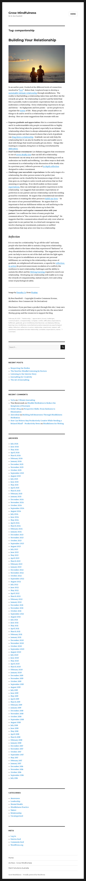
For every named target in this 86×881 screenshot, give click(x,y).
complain (34, 320)
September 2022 (17, 579)
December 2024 (17, 499)
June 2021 (14, 623)
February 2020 (17, 670)
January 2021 (16, 637)
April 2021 (15, 628)
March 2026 (16, 455)
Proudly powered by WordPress (34, 875)
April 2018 (15, 734)
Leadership (15, 801)
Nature (13, 810)
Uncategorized (17, 816)
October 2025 (16, 470)
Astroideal (15, 415)
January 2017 (16, 763)
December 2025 (17, 464)
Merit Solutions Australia (18, 868)
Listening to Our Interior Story (23, 374)
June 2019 (14, 693)
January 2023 (16, 567)
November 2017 (17, 749)
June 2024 (15, 517)
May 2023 (14, 555)
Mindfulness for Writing (53, 423)
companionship (25, 320)
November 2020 (17, 643)
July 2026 (14, 444)
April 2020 (15, 664)
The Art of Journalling (20, 380)
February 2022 (16, 599)
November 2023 (17, 538)
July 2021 (14, 620)
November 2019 (17, 678)
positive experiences (44, 325)
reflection (16, 327)
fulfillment (11, 323)
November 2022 (17, 573)
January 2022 (16, 602)
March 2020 (16, 667)
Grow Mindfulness (22, 13)
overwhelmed (32, 325)
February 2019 (16, 705)
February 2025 (16, 494)
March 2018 (15, 737)
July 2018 (14, 725)
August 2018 (16, 722)
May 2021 (14, 626)
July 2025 (14, 479)
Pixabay (34, 292)
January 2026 (16, 461)
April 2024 (15, 523)
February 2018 (16, 740)
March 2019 (15, 702)
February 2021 (16, 634)
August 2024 (16, 511)
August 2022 (16, 582)
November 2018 (17, 714)
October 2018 (16, 716)
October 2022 (16, 576)
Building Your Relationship (32, 40)
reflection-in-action (27, 327)
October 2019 (16, 681)
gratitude (19, 323)
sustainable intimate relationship (22, 93)
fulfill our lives (51, 199)
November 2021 (17, 608)
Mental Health (17, 804)
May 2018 (14, 731)
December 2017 (17, 746)
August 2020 (16, 652)
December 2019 (17, 675)
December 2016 (17, 766)
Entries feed (16, 839)
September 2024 (17, 508)
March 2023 (15, 561)
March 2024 (16, 526)
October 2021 (16, 611)
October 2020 (16, 646)
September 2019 (17, 684)
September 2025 (17, 473)
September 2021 (17, 614)
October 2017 (16, 752)
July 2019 (14, 690)
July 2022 (14, 584)
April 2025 (15, 488)
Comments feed (17, 842)
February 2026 (17, 458)
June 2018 (14, 728)
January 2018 (16, 743)
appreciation (37, 318)
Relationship (26, 318)
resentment (47, 327)
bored (44, 318)
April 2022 (15, 593)
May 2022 (15, 590)
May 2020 (15, 661)
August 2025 (16, 476)
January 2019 (16, 708)
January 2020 (16, 672)
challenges (50, 318)
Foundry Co (21, 292)
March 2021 (15, 631)
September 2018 (17, 719)
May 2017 (14, 758)
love (21, 90)
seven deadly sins (23, 155)
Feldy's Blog (16, 409)
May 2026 (15, 450)
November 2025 (17, 467)
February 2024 (17, 529)
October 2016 (16, 772)
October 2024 (16, 505)
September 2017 (17, 755)
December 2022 (17, 570)
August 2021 (16, 617)
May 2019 (14, 696)
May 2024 (15, 520)
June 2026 (15, 447)
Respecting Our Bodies (20, 368)
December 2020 (17, 640)
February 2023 (16, 564)
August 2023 (16, 546)
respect (54, 327)
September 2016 (17, 775)
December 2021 (17, 605)
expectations (14, 187)
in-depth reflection (51, 166)
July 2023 (14, 549)
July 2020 (14, 655)
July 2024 (14, 514)
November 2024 (17, 502)
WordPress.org (17, 845)
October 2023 (16, 540)
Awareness (15, 798)
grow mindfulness (29, 323)
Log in (13, 836)
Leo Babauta (49, 323)
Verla (13, 400)
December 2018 (17, 711)
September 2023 (17, 543)
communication (13, 320)
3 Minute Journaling (26, 400)
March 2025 (15, 491)
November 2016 (17, 769)
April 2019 (15, 699)
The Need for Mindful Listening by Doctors (29, 371)
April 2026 (15, 452)
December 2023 (17, 535)
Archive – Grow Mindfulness (20, 863)
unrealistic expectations (47, 329)
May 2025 (14, 485)
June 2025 (15, 482)
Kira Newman (39, 323)
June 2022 (15, 587)
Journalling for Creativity (21, 377)
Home (11, 858)
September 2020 (17, 649)
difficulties (13, 149)
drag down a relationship (22, 137)
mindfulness (22, 325)
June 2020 (15, 658)
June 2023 (15, 552)
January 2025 (16, 496)
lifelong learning (37, 272)
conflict (40, 320)
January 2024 (16, 532)
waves (22, 111)
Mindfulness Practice (20, 807)
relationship (38, 327)
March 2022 (16, 596)
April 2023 (15, 558)
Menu (73, 14)
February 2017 (16, 760)
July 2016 (14, 778)
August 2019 (16, 687)
